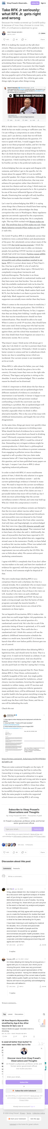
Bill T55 (10, 889)
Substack (13, 1124)
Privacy (22, 1113)
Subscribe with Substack (25, 1090)
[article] (24, 1028)
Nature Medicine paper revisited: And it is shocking (18, 1030)
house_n (10, 959)
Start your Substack (18, 1119)
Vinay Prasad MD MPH (14, 32)
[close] (41, 1048)
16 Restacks (29, 845)
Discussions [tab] (19, 1014)
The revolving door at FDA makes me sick (23, 224)
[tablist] (11, 868)
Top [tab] (4, 1014)
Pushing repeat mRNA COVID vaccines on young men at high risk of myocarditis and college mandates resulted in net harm (23, 259)
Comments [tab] (7, 868)
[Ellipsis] (45, 889)
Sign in (43, 3)
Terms (29, 1113)
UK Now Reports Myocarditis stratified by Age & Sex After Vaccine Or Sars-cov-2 (15, 1023)
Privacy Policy (23, 1100)
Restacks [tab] (16, 868)
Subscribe (35, 3)
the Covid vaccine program (22, 245)
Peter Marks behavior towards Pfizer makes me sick (24, 226)
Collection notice (38, 1113)
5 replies (12, 951)
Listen (43, 33)
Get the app (35, 1119)
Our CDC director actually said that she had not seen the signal (23, 528)
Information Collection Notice (28, 1098)
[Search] (44, 1014)
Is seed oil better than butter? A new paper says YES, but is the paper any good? (17, 1044)
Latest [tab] (10, 1014)
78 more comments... (9, 1003)
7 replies (12, 993)
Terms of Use (34, 1096)
